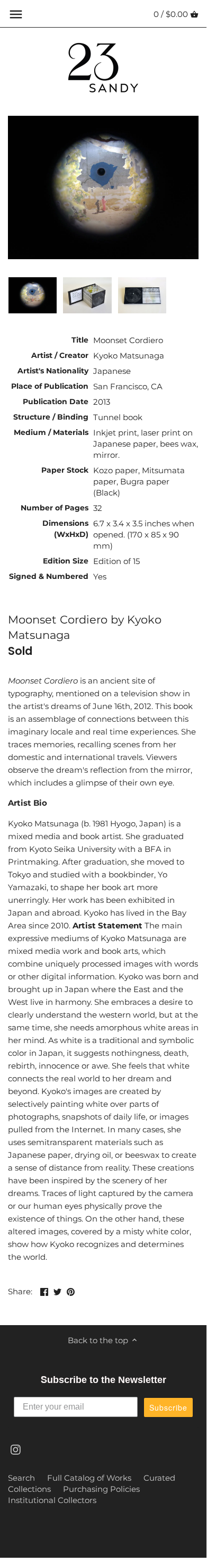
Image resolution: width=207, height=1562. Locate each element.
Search (21, 1478)
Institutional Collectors (52, 1500)
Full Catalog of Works (89, 1478)
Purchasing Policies (101, 1489)
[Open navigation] (16, 14)
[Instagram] (16, 1448)
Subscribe (168, 1407)
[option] (32, 295)
